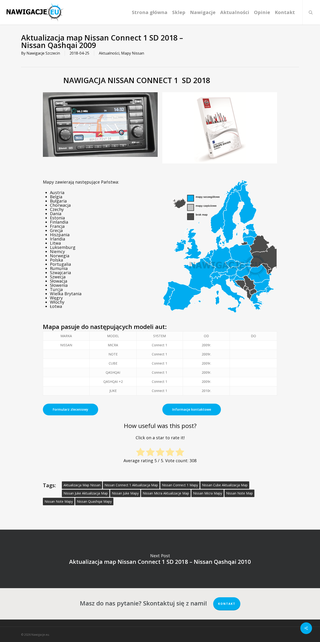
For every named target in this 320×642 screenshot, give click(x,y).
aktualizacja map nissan (81, 485)
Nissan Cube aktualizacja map (225, 485)
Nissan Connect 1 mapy (180, 485)
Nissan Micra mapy (207, 493)
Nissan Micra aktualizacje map (166, 493)
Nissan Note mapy (59, 501)
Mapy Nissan (132, 53)
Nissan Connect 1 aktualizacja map (131, 485)
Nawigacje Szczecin (43, 53)
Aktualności (109, 53)
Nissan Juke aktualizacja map (85, 493)
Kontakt (226, 604)
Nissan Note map (239, 493)
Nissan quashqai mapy (94, 501)
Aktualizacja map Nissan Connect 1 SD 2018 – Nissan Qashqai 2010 (160, 559)
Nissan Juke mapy (125, 493)
